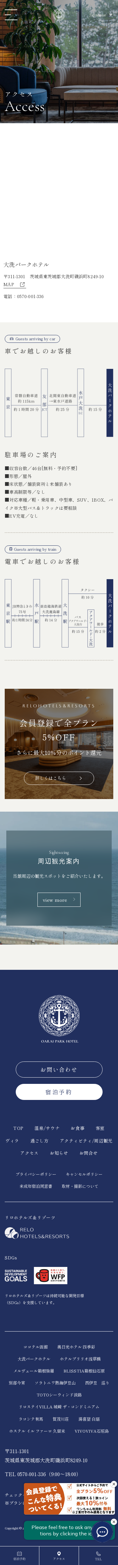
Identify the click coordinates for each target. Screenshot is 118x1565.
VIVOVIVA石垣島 (92, 1431)
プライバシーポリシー (35, 1174)
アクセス (29, 1153)
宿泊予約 (58, 1092)
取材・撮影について (80, 1186)
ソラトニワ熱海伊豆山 (55, 1383)
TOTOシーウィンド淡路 (59, 1395)
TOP (18, 1128)
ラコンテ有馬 (31, 1419)
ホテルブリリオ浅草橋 (80, 1359)
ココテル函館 (35, 1347)
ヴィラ (12, 1140)
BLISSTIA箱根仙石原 (84, 1371)
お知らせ (59, 1153)
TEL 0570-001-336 (25, 1474)
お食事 (77, 1128)
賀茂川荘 (61, 1419)
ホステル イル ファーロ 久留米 (37, 1431)
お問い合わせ (59, 1069)
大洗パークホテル (34, 1359)
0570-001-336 (30, 296)
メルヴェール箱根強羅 (33, 1371)
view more (55, 899)
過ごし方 (39, 1140)
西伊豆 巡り (97, 1383)
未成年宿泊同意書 (36, 1186)
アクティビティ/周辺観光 (86, 1140)
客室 (100, 1128)
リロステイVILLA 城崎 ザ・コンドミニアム (59, 1407)
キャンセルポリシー (84, 1174)
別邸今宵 (17, 1383)
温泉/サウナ (46, 1128)
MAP (10, 284)
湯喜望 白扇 (89, 1419)
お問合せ (88, 1153)
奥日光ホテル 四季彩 (76, 1347)
